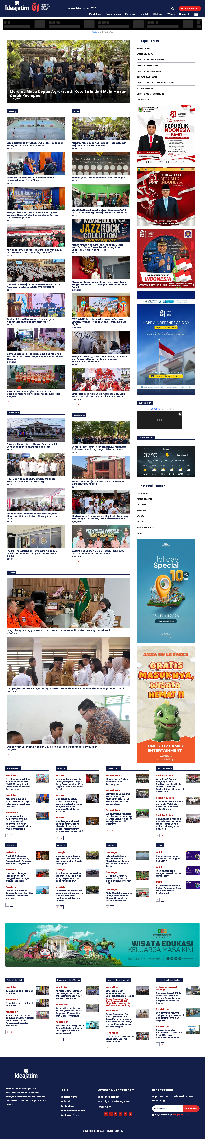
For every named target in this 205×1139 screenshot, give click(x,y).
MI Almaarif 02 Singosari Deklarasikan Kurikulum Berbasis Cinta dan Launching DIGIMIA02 (34, 251)
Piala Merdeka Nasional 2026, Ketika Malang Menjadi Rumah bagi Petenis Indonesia (119, 897)
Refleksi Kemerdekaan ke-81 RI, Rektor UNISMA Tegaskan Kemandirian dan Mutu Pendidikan (69, 1012)
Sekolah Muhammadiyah (119, 980)
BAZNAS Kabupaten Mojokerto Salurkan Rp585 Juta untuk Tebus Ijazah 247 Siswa (98, 552)
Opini (160, 845)
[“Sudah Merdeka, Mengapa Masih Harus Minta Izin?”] (193, 870)
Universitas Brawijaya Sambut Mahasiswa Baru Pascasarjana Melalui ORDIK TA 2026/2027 (33, 285)
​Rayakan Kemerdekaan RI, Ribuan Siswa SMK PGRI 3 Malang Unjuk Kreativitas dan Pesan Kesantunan (18, 784)
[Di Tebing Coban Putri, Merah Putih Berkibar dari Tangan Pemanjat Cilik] (142, 875)
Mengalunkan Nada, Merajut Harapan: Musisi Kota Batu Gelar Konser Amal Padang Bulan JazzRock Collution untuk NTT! (97, 247)
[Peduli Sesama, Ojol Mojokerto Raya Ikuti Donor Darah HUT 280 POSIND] (101, 467)
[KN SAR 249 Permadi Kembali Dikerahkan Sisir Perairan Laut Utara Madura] (42, 890)
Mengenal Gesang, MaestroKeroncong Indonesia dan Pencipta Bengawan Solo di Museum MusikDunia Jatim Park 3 (99, 359)
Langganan (191, 1108)
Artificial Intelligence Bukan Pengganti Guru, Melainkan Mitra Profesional (169, 889)
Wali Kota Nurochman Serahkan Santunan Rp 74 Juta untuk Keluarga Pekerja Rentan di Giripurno (99, 211)
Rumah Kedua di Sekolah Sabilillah (19, 992)
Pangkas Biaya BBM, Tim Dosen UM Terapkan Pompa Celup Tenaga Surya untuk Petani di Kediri (169, 998)
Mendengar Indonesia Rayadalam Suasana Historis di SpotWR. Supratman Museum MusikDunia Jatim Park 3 (69, 826)
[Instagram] (111, 1114)
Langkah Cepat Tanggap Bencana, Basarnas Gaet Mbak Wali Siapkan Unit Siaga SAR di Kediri (59, 630)
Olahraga (112, 845)
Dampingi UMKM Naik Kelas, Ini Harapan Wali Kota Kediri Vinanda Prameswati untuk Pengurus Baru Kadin (66, 688)
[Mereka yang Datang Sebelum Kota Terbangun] (101, 163)
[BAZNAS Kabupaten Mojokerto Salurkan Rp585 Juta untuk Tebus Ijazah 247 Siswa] (101, 536)
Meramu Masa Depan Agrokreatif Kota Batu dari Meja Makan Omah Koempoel (99, 144)
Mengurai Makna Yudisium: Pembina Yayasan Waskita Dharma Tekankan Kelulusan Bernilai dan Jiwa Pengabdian (32, 215)
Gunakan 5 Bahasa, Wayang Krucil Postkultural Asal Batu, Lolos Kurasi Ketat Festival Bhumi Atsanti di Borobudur (170, 785)
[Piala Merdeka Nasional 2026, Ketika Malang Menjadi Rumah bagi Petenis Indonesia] (142, 892)
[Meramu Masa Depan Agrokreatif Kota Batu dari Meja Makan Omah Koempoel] (101, 128)
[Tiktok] (125, 1114)
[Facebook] (115, 1114)
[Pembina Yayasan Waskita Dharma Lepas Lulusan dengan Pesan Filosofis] (36, 163)
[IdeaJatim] (130, 1114)
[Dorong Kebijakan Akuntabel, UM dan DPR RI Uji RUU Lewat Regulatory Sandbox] (193, 1029)
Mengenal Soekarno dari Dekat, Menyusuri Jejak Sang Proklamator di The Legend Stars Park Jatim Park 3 (99, 284)
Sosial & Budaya (119, 87)
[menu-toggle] (196, 14)
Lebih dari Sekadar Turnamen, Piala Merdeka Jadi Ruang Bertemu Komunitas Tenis (35, 144)
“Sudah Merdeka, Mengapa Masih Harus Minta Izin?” (168, 873)
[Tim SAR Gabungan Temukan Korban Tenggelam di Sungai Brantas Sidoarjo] (42, 873)
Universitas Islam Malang (68, 980)
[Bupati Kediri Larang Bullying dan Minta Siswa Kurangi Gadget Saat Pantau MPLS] (68, 719)
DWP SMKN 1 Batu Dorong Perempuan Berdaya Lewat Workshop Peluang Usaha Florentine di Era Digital (99, 322)
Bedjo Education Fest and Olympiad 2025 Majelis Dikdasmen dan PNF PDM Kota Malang (119, 1002)
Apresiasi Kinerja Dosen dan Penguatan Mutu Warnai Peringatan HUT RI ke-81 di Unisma (69, 994)
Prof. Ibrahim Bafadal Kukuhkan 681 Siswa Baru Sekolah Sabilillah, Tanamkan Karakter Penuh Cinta (19, 1020)
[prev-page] (8, 402)
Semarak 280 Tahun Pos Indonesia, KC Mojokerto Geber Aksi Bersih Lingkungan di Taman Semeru (99, 448)
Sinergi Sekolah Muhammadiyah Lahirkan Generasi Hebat (120, 993)
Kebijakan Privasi (181, 1114)
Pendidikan (13, 768)
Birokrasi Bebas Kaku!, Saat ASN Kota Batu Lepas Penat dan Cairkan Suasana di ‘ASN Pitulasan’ (99, 395)
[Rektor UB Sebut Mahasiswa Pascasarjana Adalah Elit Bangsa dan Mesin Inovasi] (36, 305)
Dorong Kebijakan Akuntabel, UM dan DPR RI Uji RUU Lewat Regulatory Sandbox (169, 1034)
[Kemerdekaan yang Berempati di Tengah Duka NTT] (193, 855)
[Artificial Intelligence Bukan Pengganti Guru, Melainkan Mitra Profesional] (193, 885)
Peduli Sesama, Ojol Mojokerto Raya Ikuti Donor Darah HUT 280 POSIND (98, 482)
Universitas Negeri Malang (169, 980)
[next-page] (13, 402)
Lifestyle (61, 845)
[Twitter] (120, 1114)
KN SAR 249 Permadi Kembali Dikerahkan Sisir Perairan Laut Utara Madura (19, 894)
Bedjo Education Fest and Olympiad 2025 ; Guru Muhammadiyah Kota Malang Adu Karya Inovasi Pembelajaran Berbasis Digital (119, 1020)
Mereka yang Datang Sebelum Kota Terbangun (98, 177)
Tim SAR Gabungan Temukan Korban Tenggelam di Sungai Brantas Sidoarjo (17, 877)
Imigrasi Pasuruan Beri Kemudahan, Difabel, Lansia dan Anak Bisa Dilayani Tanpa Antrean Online (32, 553)
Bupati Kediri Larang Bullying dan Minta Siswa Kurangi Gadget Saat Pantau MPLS (52, 746)
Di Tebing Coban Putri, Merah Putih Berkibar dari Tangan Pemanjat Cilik (118, 879)
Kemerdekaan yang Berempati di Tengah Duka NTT (168, 859)
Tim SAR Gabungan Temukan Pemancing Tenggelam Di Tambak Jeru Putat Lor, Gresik (18, 860)
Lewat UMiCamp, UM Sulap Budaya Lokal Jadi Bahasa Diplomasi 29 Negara (170, 1016)
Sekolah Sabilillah (14, 980)
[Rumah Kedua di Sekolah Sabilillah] (42, 990)
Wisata (61, 768)
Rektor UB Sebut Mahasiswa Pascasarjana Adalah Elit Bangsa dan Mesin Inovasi (31, 320)
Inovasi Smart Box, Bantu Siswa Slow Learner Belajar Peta (120, 1039)
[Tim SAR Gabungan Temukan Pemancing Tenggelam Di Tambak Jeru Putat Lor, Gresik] (42, 855)
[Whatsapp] (106, 1114)
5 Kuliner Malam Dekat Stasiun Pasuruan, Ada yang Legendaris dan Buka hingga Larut (32, 445)
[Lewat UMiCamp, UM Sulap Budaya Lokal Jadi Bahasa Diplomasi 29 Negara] (193, 1012)
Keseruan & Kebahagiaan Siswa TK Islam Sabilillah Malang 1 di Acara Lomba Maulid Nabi (33, 392)
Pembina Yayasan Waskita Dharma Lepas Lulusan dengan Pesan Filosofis (30, 179)
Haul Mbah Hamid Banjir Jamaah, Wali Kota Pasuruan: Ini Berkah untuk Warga (31, 480)
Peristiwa (11, 845)
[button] (172, 8)
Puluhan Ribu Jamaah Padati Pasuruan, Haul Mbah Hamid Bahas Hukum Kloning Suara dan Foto (32, 516)
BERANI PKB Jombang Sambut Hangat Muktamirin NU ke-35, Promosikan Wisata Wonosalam (118, 798)
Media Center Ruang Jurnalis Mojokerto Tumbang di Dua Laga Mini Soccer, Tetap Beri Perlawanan (100, 517)
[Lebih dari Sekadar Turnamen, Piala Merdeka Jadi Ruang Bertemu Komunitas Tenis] (36, 128)
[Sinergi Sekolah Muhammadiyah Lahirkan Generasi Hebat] (142, 990)
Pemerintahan (114, 769)
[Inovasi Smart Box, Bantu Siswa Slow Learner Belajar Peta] (142, 1036)
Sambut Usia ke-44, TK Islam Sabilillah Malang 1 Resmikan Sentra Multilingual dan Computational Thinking (35, 356)
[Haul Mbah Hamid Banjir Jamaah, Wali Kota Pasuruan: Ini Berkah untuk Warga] (36, 464)
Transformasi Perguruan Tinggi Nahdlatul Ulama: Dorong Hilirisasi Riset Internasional (70, 1029)
